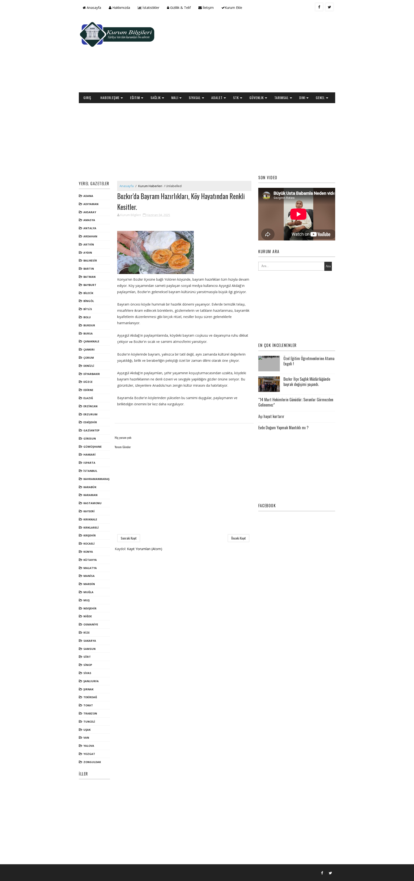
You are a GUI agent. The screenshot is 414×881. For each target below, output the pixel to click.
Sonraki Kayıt (129, 538)
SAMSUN (89, 649)
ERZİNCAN (90, 406)
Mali (174, 97)
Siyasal (195, 97)
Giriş (87, 97)
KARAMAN (90, 495)
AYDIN (87, 252)
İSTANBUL (90, 471)
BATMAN (89, 277)
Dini (302, 97)
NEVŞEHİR (90, 608)
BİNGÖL (88, 301)
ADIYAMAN (90, 204)
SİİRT (87, 656)
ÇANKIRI (89, 349)
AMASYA (89, 220)
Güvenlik (256, 97)
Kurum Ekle (233, 7)
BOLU (87, 317)
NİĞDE (87, 616)
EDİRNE (88, 390)
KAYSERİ (89, 511)
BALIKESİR (90, 260)
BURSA (88, 333)
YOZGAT (89, 754)
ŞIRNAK (88, 689)
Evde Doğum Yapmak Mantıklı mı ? (283, 427)
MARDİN (89, 584)
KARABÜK (89, 487)
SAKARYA (89, 640)
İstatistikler (150, 7)
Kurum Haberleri (150, 186)
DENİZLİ (88, 366)
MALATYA (90, 568)
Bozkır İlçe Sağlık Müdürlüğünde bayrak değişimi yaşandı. (306, 381)
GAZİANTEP (91, 430)
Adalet (217, 97)
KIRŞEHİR (89, 535)
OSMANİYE (90, 624)
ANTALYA (89, 228)
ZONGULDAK (92, 762)
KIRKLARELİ (91, 527)
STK (236, 97)
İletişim (208, 7)
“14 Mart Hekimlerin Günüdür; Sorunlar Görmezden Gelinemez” (295, 402)
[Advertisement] (247, 54)
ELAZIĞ (88, 398)
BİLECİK (88, 293)
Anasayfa (93, 7)
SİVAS (87, 673)
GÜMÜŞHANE (92, 446)
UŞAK (87, 729)
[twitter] (329, 6)
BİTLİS (87, 309)
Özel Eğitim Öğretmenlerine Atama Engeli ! (308, 361)
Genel (320, 97)
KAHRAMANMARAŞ (96, 479)
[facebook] (319, 6)
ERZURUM (90, 414)
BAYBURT (89, 285)
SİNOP (87, 665)
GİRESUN (89, 438)
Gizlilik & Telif (180, 7)
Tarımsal (281, 97)
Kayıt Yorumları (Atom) (144, 548)
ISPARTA (89, 462)
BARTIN (88, 268)
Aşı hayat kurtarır (271, 416)
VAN (86, 737)
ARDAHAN (90, 236)
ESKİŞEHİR (90, 422)
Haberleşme (110, 97)
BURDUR (89, 325)
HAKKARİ (89, 454)
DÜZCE (87, 382)
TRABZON (90, 713)
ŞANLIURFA (91, 681)
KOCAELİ (89, 543)
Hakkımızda (120, 7)
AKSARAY (89, 212)
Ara (328, 266)
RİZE (86, 632)
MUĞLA (88, 592)
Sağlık (155, 97)
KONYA (88, 551)
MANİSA (89, 576)
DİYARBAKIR (91, 374)
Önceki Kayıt (238, 538)
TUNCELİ (89, 721)
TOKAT (88, 705)
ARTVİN (88, 244)
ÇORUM (88, 357)
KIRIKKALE (90, 519)
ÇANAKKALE (91, 341)
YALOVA (88, 745)
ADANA (88, 196)
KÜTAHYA (90, 560)
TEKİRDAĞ (90, 697)
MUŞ (86, 600)
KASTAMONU (92, 503)
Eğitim (135, 97)
